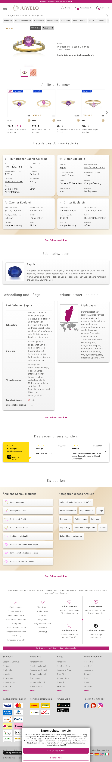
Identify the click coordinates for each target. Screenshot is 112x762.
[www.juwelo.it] (107, 754)
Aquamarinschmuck (39, 670)
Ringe (100, 510)
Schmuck (8, 20)
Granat (87, 682)
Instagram (100, 705)
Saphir (63, 167)
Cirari (32, 189)
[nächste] (106, 112)
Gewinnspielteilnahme (16, 619)
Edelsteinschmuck (23, 20)
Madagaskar (90, 191)
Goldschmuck (81, 519)
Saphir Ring (65, 527)
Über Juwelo (42, 607)
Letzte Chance (79, 20)
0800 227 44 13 (69, 637)
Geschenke (39, 20)
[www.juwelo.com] (102, 754)
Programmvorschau (42, 623)
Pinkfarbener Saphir (94, 167)
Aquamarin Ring (64, 670)
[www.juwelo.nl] (91, 754)
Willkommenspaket (16, 615)
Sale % (92, 20)
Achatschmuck (36, 662)
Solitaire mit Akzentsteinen (12, 190)
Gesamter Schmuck (11, 662)
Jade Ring (61, 686)
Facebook (86, 705)
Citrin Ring (61, 674)
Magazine (42, 619)
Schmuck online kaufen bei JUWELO (75, 502)
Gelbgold (34, 174)
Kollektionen (52, 20)
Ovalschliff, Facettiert (71, 183)
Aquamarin (88, 670)
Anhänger (7, 666)
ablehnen (63, 741)
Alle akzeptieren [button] (56, 750)
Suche (107, 15)
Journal (41, 632)
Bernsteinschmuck (38, 674)
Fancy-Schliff (36, 218)
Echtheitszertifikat (16, 611)
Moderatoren (42, 611)
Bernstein (88, 674)
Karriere (6, 750)
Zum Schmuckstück (54, 240)
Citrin (86, 678)
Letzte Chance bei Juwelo (71, 536)
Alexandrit (88, 662)
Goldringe (95, 519)
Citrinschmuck (36, 678)
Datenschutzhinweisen (54, 745)
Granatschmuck (37, 686)
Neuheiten (65, 20)
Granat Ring (62, 682)
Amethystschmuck (38, 666)
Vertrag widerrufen (13, 753)
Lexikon (101, 20)
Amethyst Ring (63, 666)
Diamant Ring (63, 678)
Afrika (33, 225)
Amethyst (88, 666)
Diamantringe (9, 682)
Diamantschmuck (37, 682)
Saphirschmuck (87, 510)
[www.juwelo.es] (97, 754)
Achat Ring (61, 662)
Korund (103, 527)
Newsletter (43, 627)
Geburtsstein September (84, 527)
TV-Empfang (16, 623)
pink (62, 191)
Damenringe (65, 519)
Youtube (93, 705)
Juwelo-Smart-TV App (16, 627)
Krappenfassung (92, 183)
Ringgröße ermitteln (16, 640)
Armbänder (8, 670)
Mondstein (88, 686)
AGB (15, 750)
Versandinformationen (16, 632)
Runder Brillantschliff (95, 218)
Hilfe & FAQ (16, 636)
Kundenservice (16, 607)
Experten (43, 615)
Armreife (7, 674)
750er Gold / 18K (14, 181)
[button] (5, 8)
